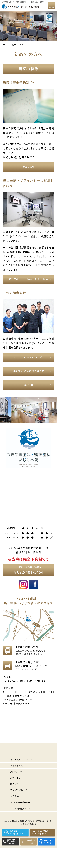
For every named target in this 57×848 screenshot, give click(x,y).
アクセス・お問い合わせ (21, 790)
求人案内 (14, 796)
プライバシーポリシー (20, 802)
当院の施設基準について (21, 808)
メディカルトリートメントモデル (28, 357)
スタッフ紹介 (16, 771)
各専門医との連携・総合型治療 (28, 371)
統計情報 (28, 384)
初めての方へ (16, 765)
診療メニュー (16, 777)
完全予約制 (28, 166)
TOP (12, 753)
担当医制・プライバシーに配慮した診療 (28, 279)
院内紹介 (14, 783)
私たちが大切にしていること (23, 759)
